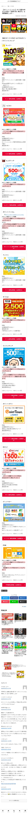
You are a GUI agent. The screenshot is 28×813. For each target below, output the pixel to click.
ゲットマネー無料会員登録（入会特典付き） (14, 538)
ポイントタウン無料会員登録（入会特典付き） (14, 439)
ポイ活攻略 (4, 590)
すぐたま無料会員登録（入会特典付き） (14, 339)
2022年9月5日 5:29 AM (6, 749)
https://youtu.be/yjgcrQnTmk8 (8, 783)
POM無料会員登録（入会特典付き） (14, 585)
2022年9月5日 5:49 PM (6, 789)
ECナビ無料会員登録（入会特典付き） (14, 494)
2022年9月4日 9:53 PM (6, 709)
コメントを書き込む (14, 800)
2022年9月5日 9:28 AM (6, 760)
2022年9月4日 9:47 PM (6, 699)
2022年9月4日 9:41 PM (6, 688)
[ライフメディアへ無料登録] (14, 357)
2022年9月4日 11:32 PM (6, 741)
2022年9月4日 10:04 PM (6, 728)
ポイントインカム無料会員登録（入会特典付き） (14, 247)
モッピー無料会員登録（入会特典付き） (14, 98)
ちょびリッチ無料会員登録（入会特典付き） (14, 205)
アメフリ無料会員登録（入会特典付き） (14, 290)
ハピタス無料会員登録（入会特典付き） (14, 153)
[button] (25, 395)
